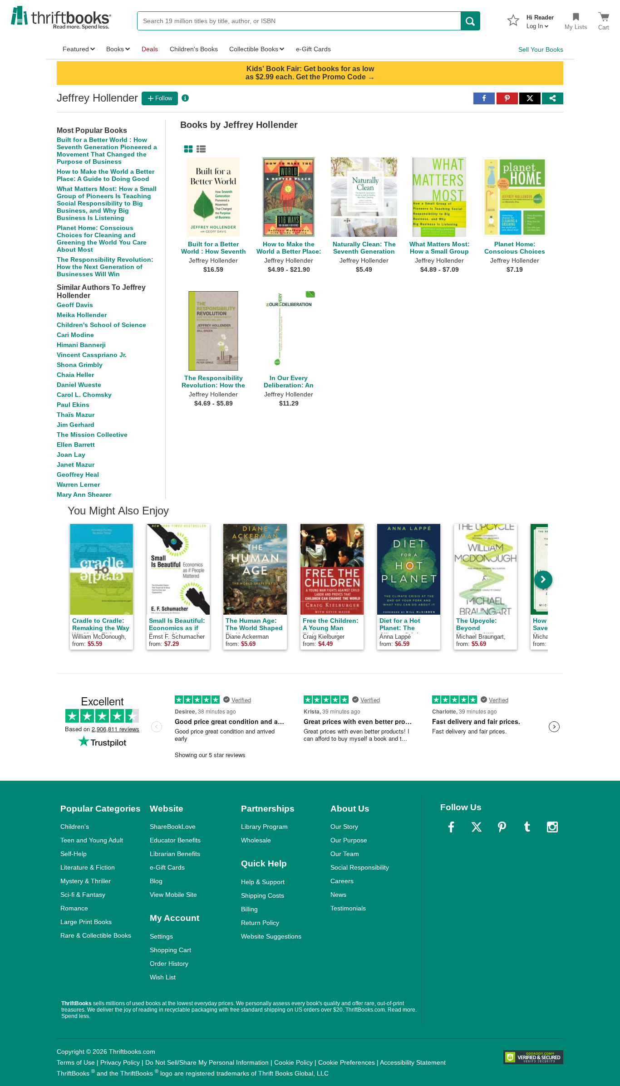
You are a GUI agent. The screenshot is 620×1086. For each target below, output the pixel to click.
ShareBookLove (173, 826)
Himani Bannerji (81, 344)
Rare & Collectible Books (95, 935)
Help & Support (263, 881)
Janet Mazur (75, 464)
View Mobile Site (173, 894)
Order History (169, 963)
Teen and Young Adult (91, 840)
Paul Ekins (73, 404)
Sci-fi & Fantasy (82, 894)
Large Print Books (86, 921)
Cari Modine (75, 334)
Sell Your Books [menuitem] (540, 49)
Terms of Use (76, 1062)
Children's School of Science (101, 324)
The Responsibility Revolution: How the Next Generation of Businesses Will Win (105, 267)
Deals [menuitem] (150, 49)
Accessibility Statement (413, 1062)
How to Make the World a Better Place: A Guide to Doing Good (105, 175)
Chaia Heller (75, 374)
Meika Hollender (82, 314)
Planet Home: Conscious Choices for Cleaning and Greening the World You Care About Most (102, 238)
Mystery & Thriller (85, 881)
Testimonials (348, 908)
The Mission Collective (92, 434)
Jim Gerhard (75, 424)
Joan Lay (71, 454)
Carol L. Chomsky (84, 394)
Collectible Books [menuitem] (253, 49)
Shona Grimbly (80, 364)
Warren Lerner (78, 484)
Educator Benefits (175, 840)
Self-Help (73, 853)
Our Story (344, 826)
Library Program (264, 826)
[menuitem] (540, 19)
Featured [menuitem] (76, 49)
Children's (74, 826)
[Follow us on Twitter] (476, 827)
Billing (249, 909)
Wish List (163, 977)
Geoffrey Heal (78, 474)
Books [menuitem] (115, 49)
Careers (342, 881)
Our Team (344, 853)
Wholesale (256, 840)
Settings (161, 936)
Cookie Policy (293, 1062)
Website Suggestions (271, 936)
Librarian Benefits (175, 853)
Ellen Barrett (76, 444)
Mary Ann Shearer (84, 494)
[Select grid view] (186, 149)
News (338, 894)
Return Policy (260, 922)
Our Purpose (348, 840)
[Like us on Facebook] (451, 827)
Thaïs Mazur (75, 414)
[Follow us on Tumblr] (527, 827)
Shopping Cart (170, 950)
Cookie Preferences (346, 1062)
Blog (156, 881)
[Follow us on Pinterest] (502, 827)
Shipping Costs (262, 895)
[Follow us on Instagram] (552, 827)
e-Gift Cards (167, 867)
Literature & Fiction (87, 867)
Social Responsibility (359, 867)
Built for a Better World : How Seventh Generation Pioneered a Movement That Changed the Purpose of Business (107, 150)
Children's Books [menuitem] (194, 49)
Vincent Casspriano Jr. (92, 354)
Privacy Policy (120, 1062)
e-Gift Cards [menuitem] (313, 49)
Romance (74, 908)
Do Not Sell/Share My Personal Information (207, 1062)
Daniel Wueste (79, 384)
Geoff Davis (75, 304)
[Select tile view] (199, 149)
